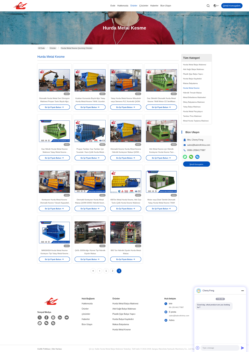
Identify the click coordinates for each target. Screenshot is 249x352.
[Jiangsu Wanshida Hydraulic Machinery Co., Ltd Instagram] (53, 317)
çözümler (143, 6)
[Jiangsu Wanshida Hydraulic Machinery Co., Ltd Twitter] (39, 317)
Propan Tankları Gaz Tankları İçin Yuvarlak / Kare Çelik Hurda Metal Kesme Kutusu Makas (90, 152)
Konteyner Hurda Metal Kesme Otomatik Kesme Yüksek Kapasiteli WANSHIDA (54, 203)
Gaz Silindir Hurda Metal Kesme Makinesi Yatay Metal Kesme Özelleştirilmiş (54, 152)
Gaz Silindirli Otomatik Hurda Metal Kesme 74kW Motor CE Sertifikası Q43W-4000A (161, 101)
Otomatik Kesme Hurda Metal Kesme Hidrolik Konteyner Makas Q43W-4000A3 (125, 152)
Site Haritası (57, 349)
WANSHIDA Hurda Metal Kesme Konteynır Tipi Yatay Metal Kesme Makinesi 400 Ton (54, 253)
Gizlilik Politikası (43, 349)
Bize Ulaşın (165, 6)
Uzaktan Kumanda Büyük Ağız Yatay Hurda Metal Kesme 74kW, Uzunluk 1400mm (90, 101)
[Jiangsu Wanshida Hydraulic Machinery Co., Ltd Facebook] (46, 317)
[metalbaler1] (197, 156)
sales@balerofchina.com (198, 145)
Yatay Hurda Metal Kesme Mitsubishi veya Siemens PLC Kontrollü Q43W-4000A (126, 101)
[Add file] (197, 348)
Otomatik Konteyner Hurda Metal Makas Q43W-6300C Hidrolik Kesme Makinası (90, 203)
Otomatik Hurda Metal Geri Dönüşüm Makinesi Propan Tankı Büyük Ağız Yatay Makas (54, 101)
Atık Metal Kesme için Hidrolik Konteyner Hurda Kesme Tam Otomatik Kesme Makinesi (161, 152)
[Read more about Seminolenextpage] (93, 271)
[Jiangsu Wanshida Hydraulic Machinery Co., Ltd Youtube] (66, 317)
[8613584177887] (39, 323)
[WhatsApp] (185, 156)
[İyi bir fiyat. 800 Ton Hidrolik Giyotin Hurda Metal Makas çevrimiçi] (125, 232)
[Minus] (242, 290)
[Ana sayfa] (51, 304)
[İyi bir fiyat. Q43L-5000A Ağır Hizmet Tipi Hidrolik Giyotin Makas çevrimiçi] (90, 232)
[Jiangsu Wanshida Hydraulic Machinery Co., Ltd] (20, 6)
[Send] (242, 348)
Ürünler (133, 6)
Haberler (154, 6)
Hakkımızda (122, 6)
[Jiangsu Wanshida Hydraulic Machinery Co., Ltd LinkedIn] (60, 317)
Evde (112, 6)
